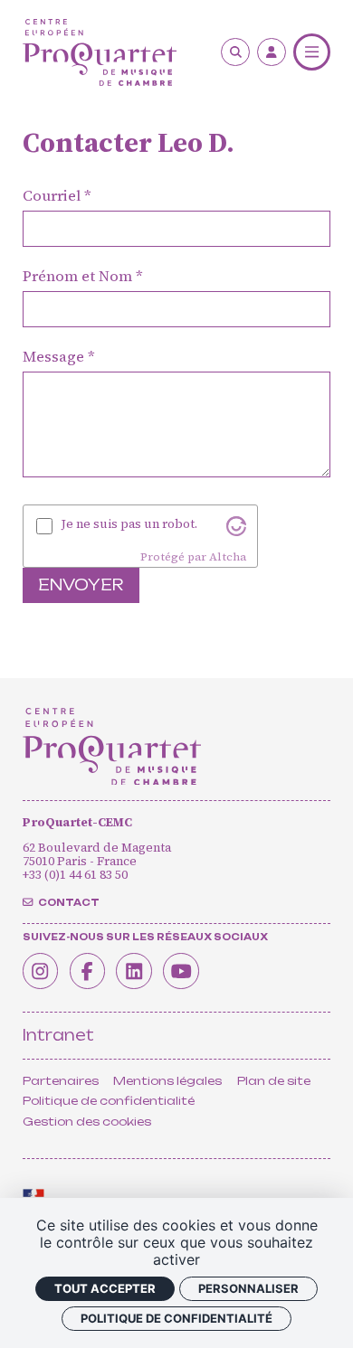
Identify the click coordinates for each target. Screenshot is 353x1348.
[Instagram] (41, 971)
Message (53, 357)
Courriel (52, 196)
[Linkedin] (134, 971)
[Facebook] (88, 971)
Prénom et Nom (77, 277)
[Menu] (311, 52)
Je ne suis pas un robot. (129, 524)
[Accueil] (99, 52)
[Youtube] (181, 971)
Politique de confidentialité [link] (176, 1318)
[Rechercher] (235, 52)
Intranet (58, 1035)
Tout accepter (105, 1288)
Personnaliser (248, 1288)
